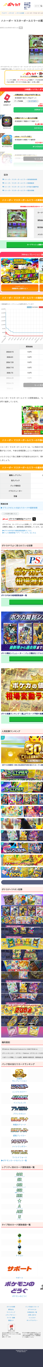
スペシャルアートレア (19, 1176)
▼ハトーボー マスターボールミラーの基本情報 (18, 190)
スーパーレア (19, 1181)
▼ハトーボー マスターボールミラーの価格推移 (18, 183)
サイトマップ (11, 1312)
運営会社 (11, 1309)
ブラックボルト (19, 1114)
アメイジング (19, 1208)
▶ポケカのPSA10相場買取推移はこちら (17, 531)
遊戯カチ (11, 1320)
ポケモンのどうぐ (19, 1296)
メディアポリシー (11, 1315)
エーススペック (19, 1213)
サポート (19, 1278)
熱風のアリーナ (19, 1125)
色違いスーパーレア (19, 1192)
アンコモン (19, 1219)
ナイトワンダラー (19, 1146)
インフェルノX (19, 1103)
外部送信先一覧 (32, 1312)
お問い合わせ (32, 1315)
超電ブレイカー (19, 1136)
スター (19, 1203)
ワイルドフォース (19, 1157)
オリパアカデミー (32, 1320)
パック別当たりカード (32, 1307)
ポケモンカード (35, 1053)
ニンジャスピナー (19, 1092)
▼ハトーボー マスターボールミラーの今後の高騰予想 (20, 187)
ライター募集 (11, 1318)
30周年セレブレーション (19, 1080)
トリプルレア (19, 1198)
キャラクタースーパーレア (19, 1187)
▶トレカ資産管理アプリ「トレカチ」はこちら (19, 533)
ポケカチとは (32, 1309)
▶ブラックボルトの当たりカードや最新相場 (19, 508)
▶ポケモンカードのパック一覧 (14, 1160)
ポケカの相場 (11, 1307)
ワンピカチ (32, 1318)
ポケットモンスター (8, 1053)
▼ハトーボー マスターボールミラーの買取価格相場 (19, 179)
